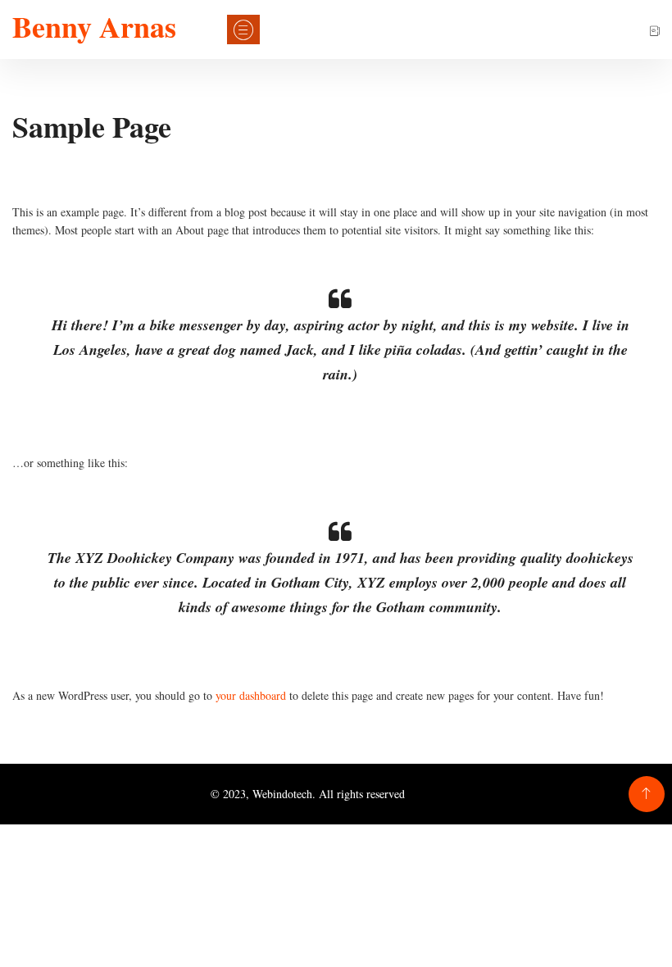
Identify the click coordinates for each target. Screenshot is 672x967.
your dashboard (251, 695)
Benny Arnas (94, 26)
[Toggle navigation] (243, 29)
